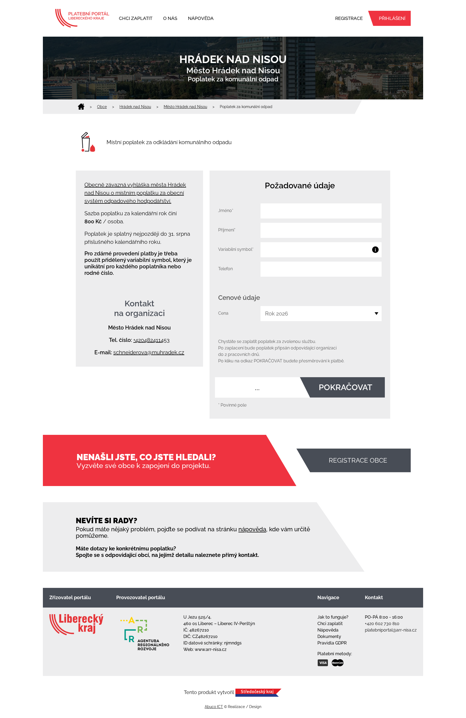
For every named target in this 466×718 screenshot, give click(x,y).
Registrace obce (358, 460)
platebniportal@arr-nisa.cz (391, 630)
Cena (223, 313)
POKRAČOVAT (345, 387)
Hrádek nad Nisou (135, 107)
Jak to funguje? (332, 617)
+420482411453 (151, 340)
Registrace (349, 18)
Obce (102, 107)
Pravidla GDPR (332, 643)
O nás (170, 18)
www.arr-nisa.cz (211, 649)
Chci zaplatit (135, 18)
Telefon (225, 268)
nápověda (252, 529)
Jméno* (225, 210)
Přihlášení (392, 18)
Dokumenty (329, 636)
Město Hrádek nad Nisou (185, 107)
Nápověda (201, 18)
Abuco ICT (214, 707)
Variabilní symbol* (235, 249)
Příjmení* (226, 230)
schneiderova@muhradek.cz (148, 352)
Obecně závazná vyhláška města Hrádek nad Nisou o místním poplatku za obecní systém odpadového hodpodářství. (135, 193)
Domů (81, 106)
